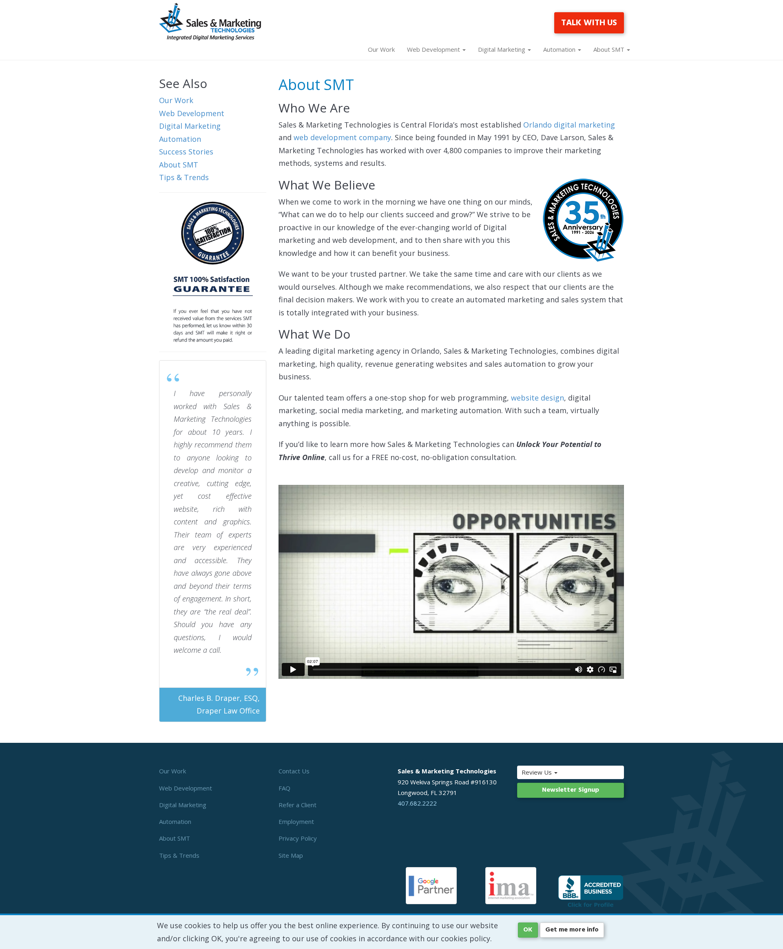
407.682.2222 (417, 803)
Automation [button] (560, 49)
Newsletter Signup (570, 790)
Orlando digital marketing (569, 125)
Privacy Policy (298, 838)
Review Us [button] (537, 772)
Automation (180, 139)
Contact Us (294, 771)
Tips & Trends (184, 177)
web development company (342, 137)
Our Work (381, 49)
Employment (296, 821)
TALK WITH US (589, 23)
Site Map (291, 855)
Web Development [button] (434, 49)
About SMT (178, 165)
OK (528, 930)
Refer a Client (297, 805)
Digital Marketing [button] (502, 49)
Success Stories (186, 151)
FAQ (284, 788)
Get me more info (572, 930)
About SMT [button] (609, 49)
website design (537, 398)
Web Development (191, 113)
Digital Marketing (190, 126)
